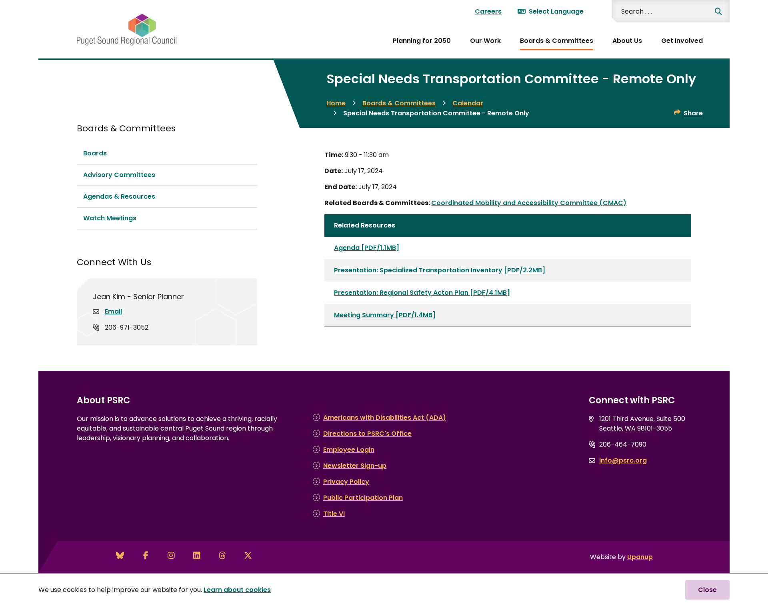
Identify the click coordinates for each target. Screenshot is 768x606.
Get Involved (682, 40)
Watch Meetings (109, 218)
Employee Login (348, 449)
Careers (488, 11)
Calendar (467, 103)
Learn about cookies (237, 589)
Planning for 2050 (422, 40)
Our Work (485, 40)
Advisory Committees (119, 174)
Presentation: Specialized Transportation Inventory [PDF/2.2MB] (439, 270)
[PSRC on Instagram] (171, 555)
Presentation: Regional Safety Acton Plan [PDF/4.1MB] (422, 292)
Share (693, 113)
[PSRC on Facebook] (145, 555)
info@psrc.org (623, 460)
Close (707, 589)
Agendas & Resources (119, 196)
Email (113, 311)
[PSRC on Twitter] (248, 555)
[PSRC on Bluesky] (120, 555)
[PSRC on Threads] (222, 555)
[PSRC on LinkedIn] (197, 555)
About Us (627, 40)
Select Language (556, 11)
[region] (507, 270)
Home (336, 103)
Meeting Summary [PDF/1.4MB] (385, 315)
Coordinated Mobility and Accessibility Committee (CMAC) (528, 202)
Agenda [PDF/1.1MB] (366, 247)
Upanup (640, 557)
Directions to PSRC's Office (367, 433)
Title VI (334, 513)
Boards (95, 153)
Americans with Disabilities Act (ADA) (384, 417)
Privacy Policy (346, 481)
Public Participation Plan (363, 497)
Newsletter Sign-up (354, 465)
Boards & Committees (556, 40)
